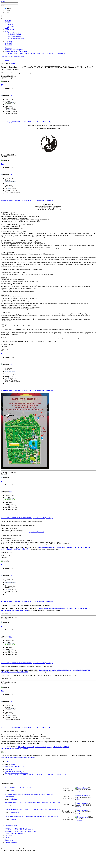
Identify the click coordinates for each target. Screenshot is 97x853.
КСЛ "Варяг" (9, 41)
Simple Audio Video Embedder (15, 833)
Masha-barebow (14, 799)
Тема (8, 12)
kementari (13, 819)
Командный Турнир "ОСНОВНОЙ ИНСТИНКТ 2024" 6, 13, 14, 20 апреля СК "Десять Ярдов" (27, 121)
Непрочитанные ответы (16, 38)
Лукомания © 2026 (11, 825)
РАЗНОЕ (7, 22)
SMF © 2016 (17, 829)
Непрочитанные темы (15, 36)
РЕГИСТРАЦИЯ (10, 29)
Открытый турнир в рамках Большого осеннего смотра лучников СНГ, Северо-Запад (32, 802)
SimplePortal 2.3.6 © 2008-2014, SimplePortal (20, 831)
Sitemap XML (9, 840)
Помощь (11, 26)
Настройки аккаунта (15, 34)
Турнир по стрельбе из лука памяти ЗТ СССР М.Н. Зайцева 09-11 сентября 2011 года (32, 809)
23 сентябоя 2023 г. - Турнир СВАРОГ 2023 (19, 787)
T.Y (2, 85)
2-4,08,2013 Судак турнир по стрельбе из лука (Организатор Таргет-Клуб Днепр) (31, 816)
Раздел (9, 10)
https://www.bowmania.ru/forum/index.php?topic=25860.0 (18, 757)
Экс (78, 799)
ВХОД (7, 28)
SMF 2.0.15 (8, 829)
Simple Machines (28, 829)
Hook (78, 813)
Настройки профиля (14, 33)
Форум (9, 9)
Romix (12, 790)
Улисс (79, 807)
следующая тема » (20, 56)
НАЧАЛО (8, 21)
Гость (6, 31)
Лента (3, 1)
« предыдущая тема (7, 56)
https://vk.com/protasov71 (36, 532)
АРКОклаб (8, 43)
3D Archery (8, 45)
